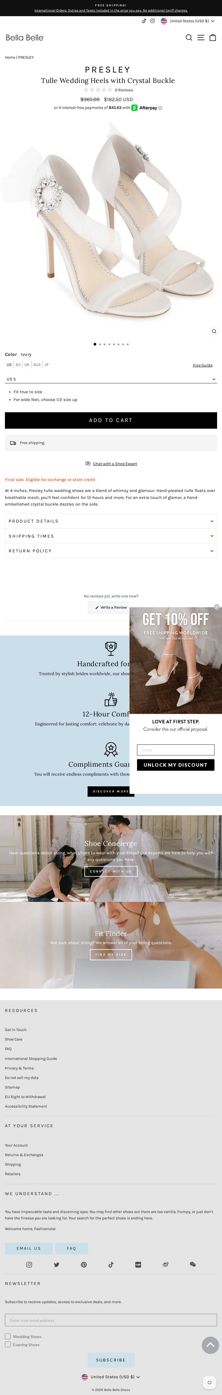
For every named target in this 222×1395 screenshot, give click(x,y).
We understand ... (32, 1193)
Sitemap (12, 1087)
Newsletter (23, 1283)
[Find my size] (111, 945)
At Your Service (29, 1125)
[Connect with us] (111, 858)
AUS (37, 364)
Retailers (13, 1174)
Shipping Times (32, 536)
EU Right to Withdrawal (25, 1097)
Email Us (28, 1248)
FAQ (8, 1049)
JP (47, 364)
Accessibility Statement (26, 1106)
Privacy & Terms (19, 1068)
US (9, 364)
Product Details (34, 521)
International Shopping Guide (31, 1058)
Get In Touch (16, 1030)
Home (10, 57)
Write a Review (117, 609)
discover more (111, 791)
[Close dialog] (217, 607)
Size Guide (202, 365)
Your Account (16, 1145)
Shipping (13, 1164)
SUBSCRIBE (111, 1359)
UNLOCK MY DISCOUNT (176, 765)
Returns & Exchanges (24, 1155)
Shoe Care (13, 1039)
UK (26, 364)
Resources (21, 1010)
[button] (108, 90)
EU (18, 364)
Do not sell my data (21, 1077)
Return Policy (30, 550)
